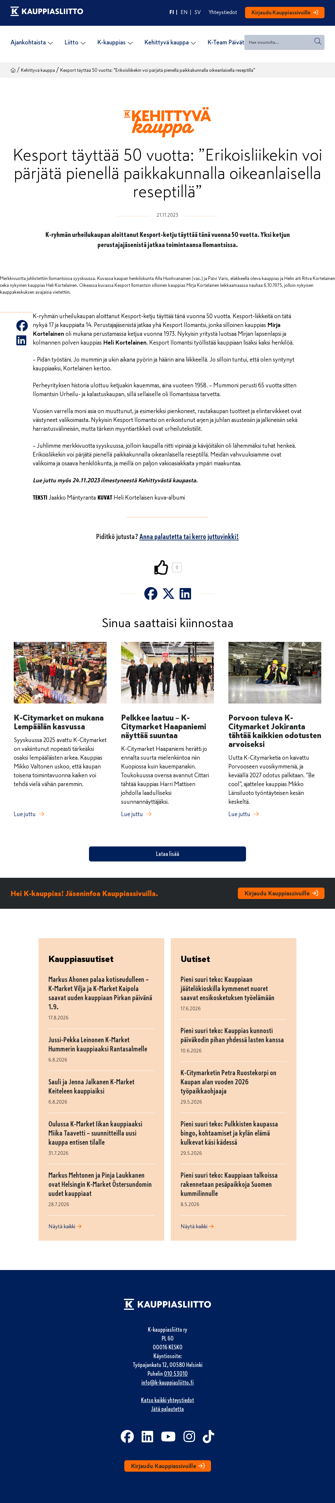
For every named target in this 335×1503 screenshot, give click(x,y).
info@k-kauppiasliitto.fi (167, 1382)
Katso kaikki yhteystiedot (167, 1400)
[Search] (317, 41)
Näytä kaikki (61, 1226)
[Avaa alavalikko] (50, 43)
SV (198, 12)
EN (184, 12)
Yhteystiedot (223, 12)
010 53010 (176, 1373)
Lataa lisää (167, 854)
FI (171, 12)
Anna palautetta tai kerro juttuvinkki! (189, 536)
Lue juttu (25, 814)
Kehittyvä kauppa (38, 70)
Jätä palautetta (167, 1409)
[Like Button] (161, 567)
